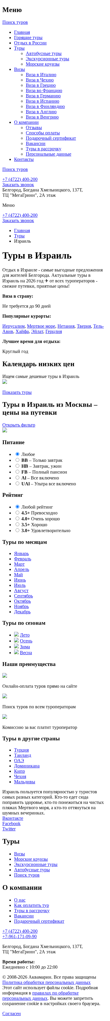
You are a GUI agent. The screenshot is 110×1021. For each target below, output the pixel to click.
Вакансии (35, 143)
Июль (20, 585)
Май (18, 574)
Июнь (20, 579)
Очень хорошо (40, 518)
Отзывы (34, 127)
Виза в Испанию (42, 101)
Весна (26, 652)
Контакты (24, 159)
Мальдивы (24, 781)
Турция (21, 749)
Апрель (21, 569)
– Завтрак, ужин (41, 466)
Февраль (22, 558)
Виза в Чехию (40, 79)
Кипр (19, 771)
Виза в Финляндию (45, 106)
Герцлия (53, 331)
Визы (19, 69)
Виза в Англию (41, 111)
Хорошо (34, 524)
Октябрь (22, 601)
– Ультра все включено (48, 483)
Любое (28, 454)
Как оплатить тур (31, 905)
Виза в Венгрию (42, 116)
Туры (19, 48)
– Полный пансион (44, 471)
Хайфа (22, 331)
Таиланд (22, 755)
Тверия (84, 326)
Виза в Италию (41, 74)
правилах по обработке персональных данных (40, 995)
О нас (20, 899)
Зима (25, 646)
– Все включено (40, 477)
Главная (22, 32)
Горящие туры (28, 37)
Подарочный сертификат (51, 138)
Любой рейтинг (37, 506)
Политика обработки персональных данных (46, 982)
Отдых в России (30, 42)
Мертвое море (41, 326)
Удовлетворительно (45, 530)
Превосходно (39, 512)
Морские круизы (43, 63)
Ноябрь (21, 606)
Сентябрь (23, 595)
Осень (26, 640)
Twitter (9, 828)
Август (21, 590)
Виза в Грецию (41, 85)
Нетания (66, 326)
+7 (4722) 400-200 (20, 179)
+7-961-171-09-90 (19, 936)
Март (19, 564)
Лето (25, 634)
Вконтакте (12, 818)
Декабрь (22, 611)
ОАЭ (19, 760)
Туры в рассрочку (43, 148)
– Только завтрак (41, 460)
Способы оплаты (43, 132)
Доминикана (27, 765)
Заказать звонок (18, 184)
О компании (26, 122)
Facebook (11, 823)
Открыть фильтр (18, 424)
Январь (21, 553)
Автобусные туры (44, 53)
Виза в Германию (43, 95)
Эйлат (37, 331)
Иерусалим (13, 326)
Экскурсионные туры (47, 58)
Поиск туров (27, 874)
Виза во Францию (44, 90)
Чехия (20, 776)
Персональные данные (48, 153)
